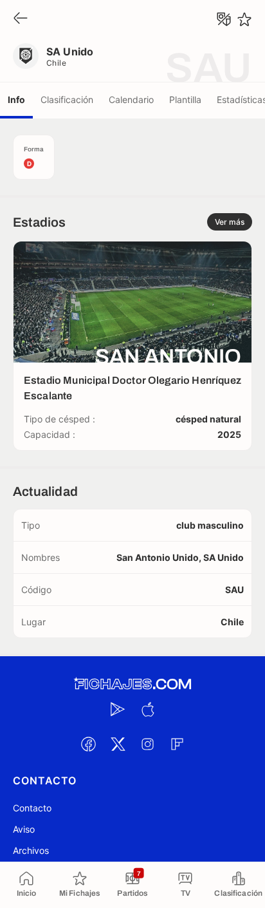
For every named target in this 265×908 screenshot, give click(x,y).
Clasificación (67, 99)
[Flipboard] (177, 743)
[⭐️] (244, 19)
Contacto (32, 807)
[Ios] (147, 709)
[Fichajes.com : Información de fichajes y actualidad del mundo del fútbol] (132, 684)
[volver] (20, 19)
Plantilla (185, 99)
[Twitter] (117, 743)
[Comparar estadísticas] (224, 19)
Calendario (131, 99)
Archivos (31, 850)
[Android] (117, 709)
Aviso (24, 829)
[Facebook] (88, 743)
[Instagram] (147, 743)
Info (16, 99)
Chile (56, 63)
